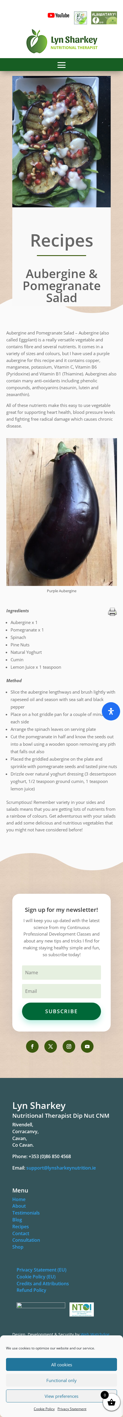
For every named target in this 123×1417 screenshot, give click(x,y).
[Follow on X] (50, 1046)
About (19, 1206)
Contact (20, 1233)
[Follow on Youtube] (87, 1046)
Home (18, 1199)
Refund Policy (31, 1290)
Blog (17, 1220)
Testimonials (26, 1213)
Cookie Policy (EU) (36, 1277)
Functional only (61, 1380)
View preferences (61, 1396)
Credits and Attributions (43, 1283)
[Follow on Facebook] (32, 1046)
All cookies (61, 1364)
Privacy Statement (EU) (41, 1270)
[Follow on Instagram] (69, 1046)
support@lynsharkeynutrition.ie (61, 1168)
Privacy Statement (71, 1408)
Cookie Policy (44, 1408)
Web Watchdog (95, 1334)
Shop (17, 1247)
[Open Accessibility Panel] (111, 711)
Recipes (20, 1226)
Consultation (26, 1240)
